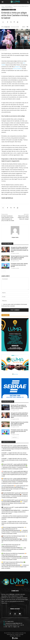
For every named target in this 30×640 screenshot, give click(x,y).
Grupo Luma (7, 26)
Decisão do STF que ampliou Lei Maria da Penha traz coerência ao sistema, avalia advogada (19, 407)
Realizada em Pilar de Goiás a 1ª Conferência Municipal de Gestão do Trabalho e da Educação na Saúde (14, 496)
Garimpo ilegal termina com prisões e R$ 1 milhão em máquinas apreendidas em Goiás (19, 258)
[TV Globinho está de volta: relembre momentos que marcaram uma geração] (5, 266)
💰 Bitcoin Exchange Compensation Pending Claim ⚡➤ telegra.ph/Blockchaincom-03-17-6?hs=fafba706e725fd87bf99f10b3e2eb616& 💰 (13, 529)
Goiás (15, 9)
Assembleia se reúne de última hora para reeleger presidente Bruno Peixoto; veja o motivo (14, 512)
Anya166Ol (3, 521)
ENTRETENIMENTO (8, 6)
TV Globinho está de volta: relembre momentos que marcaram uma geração (19, 265)
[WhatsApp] (17, 22)
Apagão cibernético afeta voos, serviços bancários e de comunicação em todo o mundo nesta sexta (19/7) (14, 454)
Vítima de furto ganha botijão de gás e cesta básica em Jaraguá (23, 217)
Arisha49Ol (3, 458)
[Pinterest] (14, 22)
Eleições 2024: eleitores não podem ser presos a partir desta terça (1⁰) (14, 540)
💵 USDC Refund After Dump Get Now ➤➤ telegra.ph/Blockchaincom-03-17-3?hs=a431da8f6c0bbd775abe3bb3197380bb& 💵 (11, 546)
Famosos (11, 9)
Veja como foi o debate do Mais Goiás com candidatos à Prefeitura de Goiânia (13, 549)
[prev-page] (2, 271)
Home (2, 6)
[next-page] (5, 271)
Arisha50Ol (3, 453)
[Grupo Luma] (2, 27)
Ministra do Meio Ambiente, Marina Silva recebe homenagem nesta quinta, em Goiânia (15, 566)
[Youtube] (20, 614)
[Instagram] (15, 614)
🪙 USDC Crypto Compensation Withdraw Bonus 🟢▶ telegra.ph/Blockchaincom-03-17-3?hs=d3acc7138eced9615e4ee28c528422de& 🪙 (13, 563)
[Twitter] (10, 22)
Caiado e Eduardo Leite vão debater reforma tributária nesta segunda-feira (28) (14, 503)
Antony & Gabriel (17, 68)
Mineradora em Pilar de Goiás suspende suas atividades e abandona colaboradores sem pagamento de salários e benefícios (14, 517)
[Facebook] (7, 22)
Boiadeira (17, 66)
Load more (14, 437)
